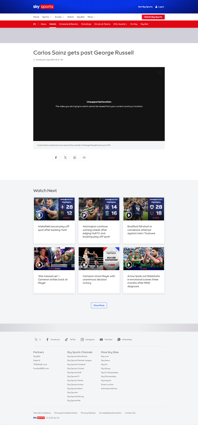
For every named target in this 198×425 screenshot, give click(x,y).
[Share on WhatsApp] (75, 157)
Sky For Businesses (109, 372)
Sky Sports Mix (74, 400)
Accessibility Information (110, 413)
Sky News (105, 360)
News (43, 24)
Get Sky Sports (145, 7)
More (90, 17)
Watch (70, 17)
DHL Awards (120, 24)
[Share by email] (84, 157)
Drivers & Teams (102, 24)
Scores (58, 17)
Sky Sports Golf (74, 372)
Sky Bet (81, 17)
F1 (34, 24)
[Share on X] (65, 157)
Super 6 (36, 360)
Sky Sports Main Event (77, 356)
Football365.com (41, 368)
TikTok (73, 339)
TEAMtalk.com (40, 364)
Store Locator (107, 384)
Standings (86, 24)
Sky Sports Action (75, 384)
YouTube (108, 339)
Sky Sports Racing (75, 396)
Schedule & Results (68, 24)
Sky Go (104, 364)
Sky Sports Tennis (75, 380)
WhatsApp (127, 339)
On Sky (133, 24)
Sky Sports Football (76, 364)
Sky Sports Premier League (79, 360)
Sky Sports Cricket (75, 368)
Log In (161, 7)
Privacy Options (88, 413)
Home (36, 17)
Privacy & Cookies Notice (65, 413)
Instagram (90, 339)
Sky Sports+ (72, 392)
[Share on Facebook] (56, 157)
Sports (45, 17)
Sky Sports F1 (73, 376)
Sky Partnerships (108, 376)
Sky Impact (106, 380)
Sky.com (105, 356)
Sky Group (105, 368)
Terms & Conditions (42, 413)
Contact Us (130, 413)
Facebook (55, 339)
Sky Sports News (74, 388)
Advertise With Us (109, 388)
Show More (99, 305)
